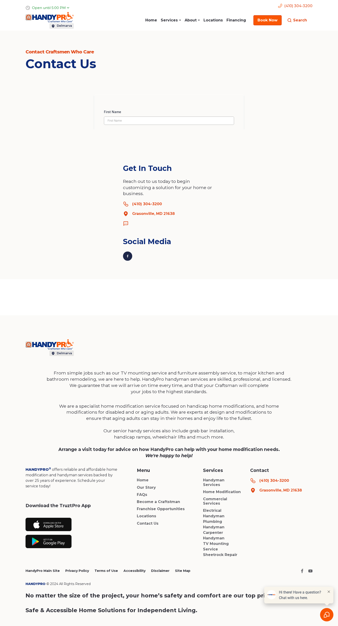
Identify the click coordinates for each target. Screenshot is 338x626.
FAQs (142, 494)
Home (151, 20)
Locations (213, 20)
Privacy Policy (77, 571)
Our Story (146, 487)
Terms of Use (106, 571)
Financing (236, 20)
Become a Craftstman (158, 502)
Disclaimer (160, 571)
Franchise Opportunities (161, 509)
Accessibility (134, 571)
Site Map (182, 571)
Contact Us (147, 523)
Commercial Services (215, 501)
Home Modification (222, 492)
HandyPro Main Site (43, 571)
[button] (171, 20)
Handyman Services (213, 482)
